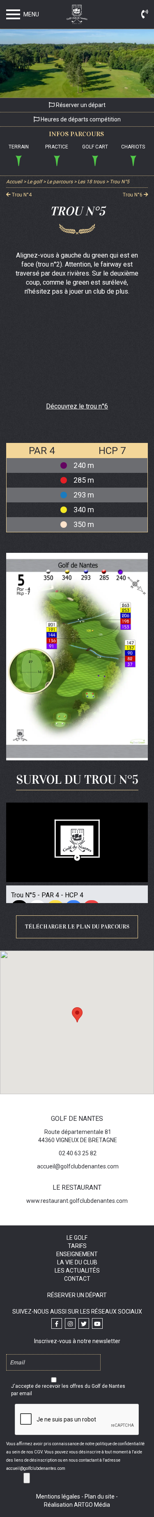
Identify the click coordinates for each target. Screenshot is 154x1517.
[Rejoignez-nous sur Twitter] (83, 1323)
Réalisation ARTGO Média (77, 1504)
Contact (77, 1278)
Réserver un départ (80, 105)
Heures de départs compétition (80, 119)
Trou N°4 (21, 194)
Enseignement (77, 1254)
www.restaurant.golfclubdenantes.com (77, 1201)
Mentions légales (58, 1496)
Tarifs (77, 1246)
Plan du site (100, 1496)
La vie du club (77, 1262)
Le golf (77, 1237)
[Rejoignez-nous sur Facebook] (56, 1323)
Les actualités (77, 1270)
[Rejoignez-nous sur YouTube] (97, 1323)
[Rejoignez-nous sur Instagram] (70, 1323)
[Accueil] (77, 16)
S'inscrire (26, 1478)
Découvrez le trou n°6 (77, 406)
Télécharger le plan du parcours (77, 926)
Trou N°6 (133, 194)
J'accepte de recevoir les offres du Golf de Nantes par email (68, 1389)
